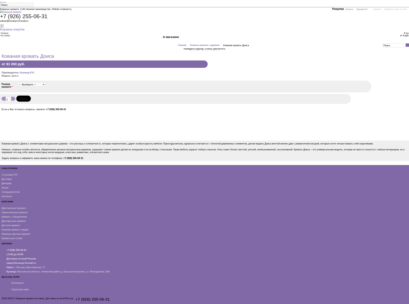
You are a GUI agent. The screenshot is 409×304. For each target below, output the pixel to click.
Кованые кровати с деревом (205, 45)
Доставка (7, 179)
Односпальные (69, 39)
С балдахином (91, 39)
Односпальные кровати (15, 212)
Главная (182, 45)
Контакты (170, 43)
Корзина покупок (12, 29)
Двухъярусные (112, 39)
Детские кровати (11, 225)
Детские (130, 39)
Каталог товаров (26, 39)
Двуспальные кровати (14, 208)
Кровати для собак (12, 238)
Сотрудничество (11, 192)
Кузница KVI (27, 72)
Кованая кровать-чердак (15, 229)
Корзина (377, 9)
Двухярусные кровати (14, 221)
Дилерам (6, 183)
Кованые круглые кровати (16, 234)
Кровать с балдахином (14, 216)
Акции (157, 39)
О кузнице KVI (9, 174)
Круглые (144, 39)
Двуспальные (48, 39)
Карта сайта (8, 301)
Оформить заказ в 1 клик (395, 9)
